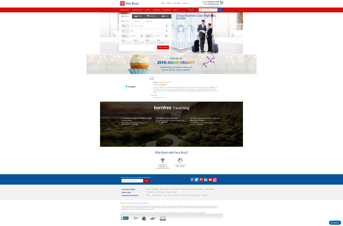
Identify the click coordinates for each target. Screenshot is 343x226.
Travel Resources (160, 192)
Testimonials (150, 192)
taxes (159, 206)
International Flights (197, 189)
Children (147, 40)
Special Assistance (195, 195)
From (123, 26)
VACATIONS (156, 10)
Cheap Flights (155, 189)
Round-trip (126, 21)
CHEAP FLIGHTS (124, 10)
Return (148, 36)
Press (164, 195)
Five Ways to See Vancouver (167, 118)
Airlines (148, 189)
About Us (148, 195)
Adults (123, 40)
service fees (153, 206)
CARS (175, 10)
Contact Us (185, 3)
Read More (154, 95)
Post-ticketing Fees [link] (144, 203)
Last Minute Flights (210, 189)
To (123, 31)
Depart (124, 36)
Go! (220, 10)
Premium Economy (186, 189)
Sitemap (169, 192)
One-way (137, 21)
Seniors (135, 40)
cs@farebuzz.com (213, 4)
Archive (175, 192)
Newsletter (205, 195)
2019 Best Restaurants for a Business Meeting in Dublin (205, 119)
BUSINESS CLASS (137, 10)
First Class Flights (174, 189)
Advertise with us (157, 195)
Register (169, 3)
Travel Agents (177, 3)
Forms (169, 195)
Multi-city (149, 21)
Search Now (163, 47)
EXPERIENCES (167, 10)
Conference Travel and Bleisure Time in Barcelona (136, 119)
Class (158, 40)
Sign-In (163, 3)
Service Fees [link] (134, 203)
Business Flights (164, 189)
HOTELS (147, 10)
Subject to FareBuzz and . (134, 203)
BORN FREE (190, 10)
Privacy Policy (176, 195)
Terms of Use (185, 195)
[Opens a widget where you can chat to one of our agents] (335, 223)
